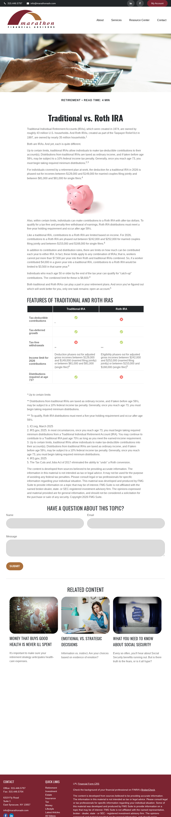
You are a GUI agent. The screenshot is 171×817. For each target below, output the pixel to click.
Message (11, 536)
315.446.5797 (15, 3)
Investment (51, 791)
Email (90, 515)
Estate (48, 794)
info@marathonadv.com (43, 3)
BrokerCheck (148, 789)
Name (9, 515)
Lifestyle (49, 808)
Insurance (50, 798)
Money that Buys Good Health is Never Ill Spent (31, 641)
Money (48, 805)
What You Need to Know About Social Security (133, 641)
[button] (100, 20)
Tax (47, 801)
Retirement (51, 787)
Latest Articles (52, 812)
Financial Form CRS (88, 783)
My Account (157, 3)
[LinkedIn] (131, 3)
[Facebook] (140, 3)
